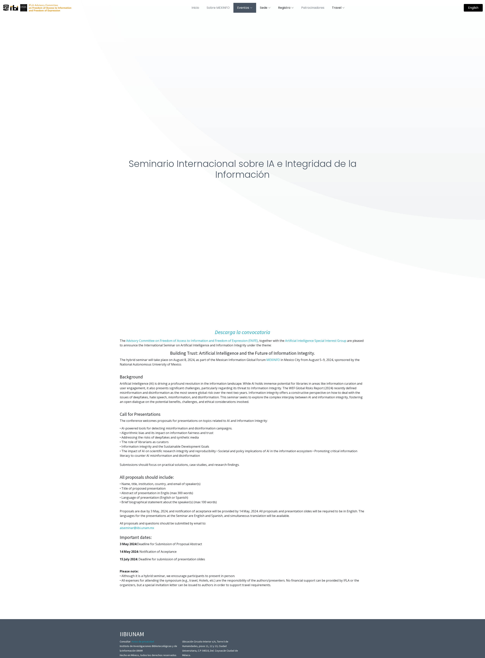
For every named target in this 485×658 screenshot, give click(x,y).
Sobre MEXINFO (218, 8)
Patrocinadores (312, 8)
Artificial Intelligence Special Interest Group (315, 341)
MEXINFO (273, 360)
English (473, 8)
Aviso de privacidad (143, 641)
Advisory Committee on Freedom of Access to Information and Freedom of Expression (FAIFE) (192, 341)
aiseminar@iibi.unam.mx (137, 528)
